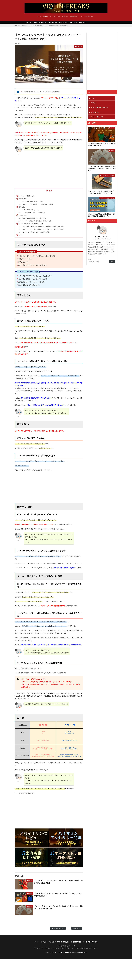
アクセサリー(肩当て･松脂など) (59, 16)
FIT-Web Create (66, 952)
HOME (18, 25)
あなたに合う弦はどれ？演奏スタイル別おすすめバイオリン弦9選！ (101, 144)
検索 (89, 259)
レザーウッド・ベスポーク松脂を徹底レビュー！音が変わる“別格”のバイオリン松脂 (101, 192)
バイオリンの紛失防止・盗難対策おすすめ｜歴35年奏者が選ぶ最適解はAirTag (101, 215)
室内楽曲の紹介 (74, 16)
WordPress (82, 952)
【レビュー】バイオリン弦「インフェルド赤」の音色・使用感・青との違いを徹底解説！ (58, 882)
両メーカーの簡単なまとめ (25, 196)
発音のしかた (22, 198)
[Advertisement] (49, 172)
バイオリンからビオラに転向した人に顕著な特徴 (34, 232)
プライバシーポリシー (58, 928)
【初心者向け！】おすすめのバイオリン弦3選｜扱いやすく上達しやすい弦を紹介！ (58, 894)
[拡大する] (80, 724)
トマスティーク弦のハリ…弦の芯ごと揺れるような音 (35, 221)
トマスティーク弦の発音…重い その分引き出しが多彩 (36, 204)
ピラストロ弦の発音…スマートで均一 (31, 201)
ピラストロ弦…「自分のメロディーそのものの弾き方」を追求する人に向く (41, 226)
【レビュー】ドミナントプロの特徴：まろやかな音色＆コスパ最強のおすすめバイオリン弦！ (58, 907)
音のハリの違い (22, 215)
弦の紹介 (45, 16)
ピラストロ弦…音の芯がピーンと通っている (32, 218)
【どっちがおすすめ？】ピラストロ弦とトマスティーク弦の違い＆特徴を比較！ (48, 25)
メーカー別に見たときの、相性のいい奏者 (30, 223)
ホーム (39, 16)
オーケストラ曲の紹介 (87, 16)
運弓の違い (21, 207)
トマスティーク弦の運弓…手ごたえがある (32, 212)
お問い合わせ (76, 928)
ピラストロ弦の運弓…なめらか (29, 210)
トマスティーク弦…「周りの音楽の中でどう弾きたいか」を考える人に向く (41, 229)
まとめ (20, 235)
